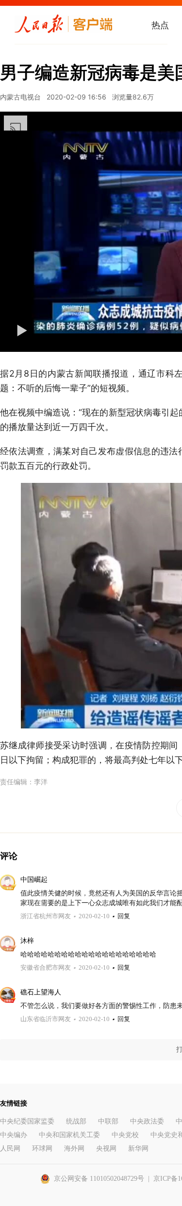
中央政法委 (147, 1121)
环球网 (42, 1148)
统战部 (76, 1121)
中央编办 (13, 1135)
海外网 (74, 1148)
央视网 (106, 1148)
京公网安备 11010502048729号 (99, 1178)
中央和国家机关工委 (69, 1135)
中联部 (108, 1121)
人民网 (10, 1148)
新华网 (138, 1148)
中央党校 (125, 1135)
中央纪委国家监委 (27, 1121)
